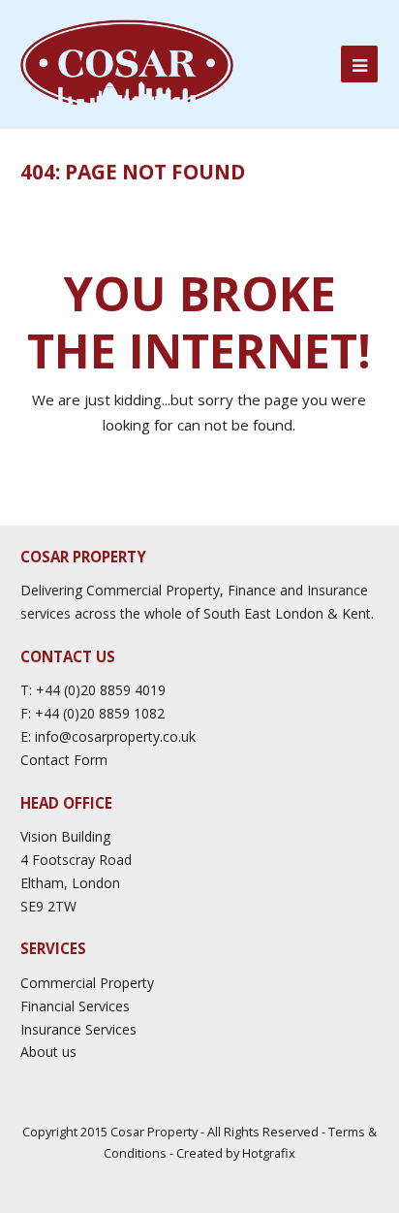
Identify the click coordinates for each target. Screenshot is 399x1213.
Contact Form (63, 759)
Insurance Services (78, 1029)
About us (48, 1051)
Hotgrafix (268, 1153)
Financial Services (75, 1006)
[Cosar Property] (126, 63)
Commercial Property (87, 983)
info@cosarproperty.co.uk (115, 736)
